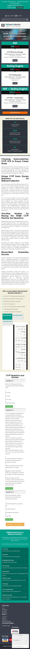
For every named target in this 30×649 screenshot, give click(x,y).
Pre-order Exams (17, 315)
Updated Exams (7, 321)
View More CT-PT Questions (15, 524)
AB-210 (22, 359)
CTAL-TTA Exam (5, 566)
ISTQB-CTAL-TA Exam (7, 595)
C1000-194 (22, 354)
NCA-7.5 (19, 346)
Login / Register (11, 15)
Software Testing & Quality (15, 31)
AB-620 (16, 339)
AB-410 (24, 333)
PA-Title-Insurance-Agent (16, 368)
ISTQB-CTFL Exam (6, 578)
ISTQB (6, 31)
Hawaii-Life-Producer (22, 329)
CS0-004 (24, 328)
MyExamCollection (13, 25)
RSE (24, 341)
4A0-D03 (19, 366)
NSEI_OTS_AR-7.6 (22, 339)
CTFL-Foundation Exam (7, 589)
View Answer (9, 406)
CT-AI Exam (5, 554)
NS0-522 (19, 328)
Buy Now (15, 60)
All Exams (4, 611)
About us (4, 618)
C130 (24, 361)
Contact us (4, 617)
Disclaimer (4, 612)
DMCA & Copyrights (6, 621)
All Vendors (4, 609)
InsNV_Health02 (24, 338)
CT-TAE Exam (5, 584)
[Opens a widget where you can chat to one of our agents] (20, 641)
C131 (24, 358)
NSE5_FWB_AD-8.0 (19, 359)
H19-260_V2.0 (24, 354)
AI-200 (19, 339)
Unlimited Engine (6, 625)
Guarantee (4, 620)
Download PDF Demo (15, 112)
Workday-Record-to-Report (16, 348)
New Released (7, 315)
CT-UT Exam (5, 549)
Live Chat (20, 15)
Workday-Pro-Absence (22, 347)
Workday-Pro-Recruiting (24, 347)
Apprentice (16, 358)
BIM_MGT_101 (19, 352)
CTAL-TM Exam (5, 571)
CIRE (16, 326)
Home (2, 31)
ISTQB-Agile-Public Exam (8, 560)
